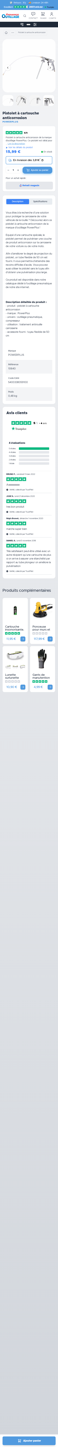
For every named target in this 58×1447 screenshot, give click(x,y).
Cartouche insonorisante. (14, 628)
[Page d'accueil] (6, 32)
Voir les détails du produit (20, 147)
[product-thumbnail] (8, 100)
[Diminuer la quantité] (8, 170)
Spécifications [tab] (40, 201)
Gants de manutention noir (41, 677)
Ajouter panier (32, 1441)
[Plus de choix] (22, 638)
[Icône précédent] (8, 67)
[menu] (22, 24)
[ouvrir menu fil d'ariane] (12, 32)
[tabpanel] (29, 276)
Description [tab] (17, 201)
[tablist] (29, 201)
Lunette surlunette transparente (13, 677)
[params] (35, 24)
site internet (22, 287)
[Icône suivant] (50, 67)
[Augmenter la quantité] (18, 170)
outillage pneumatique (39, 283)
